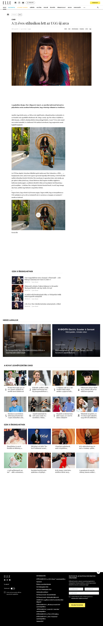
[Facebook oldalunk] (15, 2)
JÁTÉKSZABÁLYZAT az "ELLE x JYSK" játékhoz (47, 614)
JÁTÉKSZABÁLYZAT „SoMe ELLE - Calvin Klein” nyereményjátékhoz (47, 610)
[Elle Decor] (7, 2)
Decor (70, 7)
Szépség (32, 7)
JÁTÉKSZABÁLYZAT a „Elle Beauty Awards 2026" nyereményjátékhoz (48, 605)
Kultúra (39, 7)
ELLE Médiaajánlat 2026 (42, 587)
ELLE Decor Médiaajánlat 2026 (43, 589)
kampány (82, 28)
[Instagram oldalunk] (19, 2)
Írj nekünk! (6, 584)
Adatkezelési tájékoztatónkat (79, 598)
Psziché (46, 7)
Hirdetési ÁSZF (39, 621)
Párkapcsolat (61, 7)
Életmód (52, 7)
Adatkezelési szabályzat (42, 592)
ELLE (29, 29)
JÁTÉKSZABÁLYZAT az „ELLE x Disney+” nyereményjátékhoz (50, 579)
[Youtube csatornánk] (23, 2)
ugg (90, 28)
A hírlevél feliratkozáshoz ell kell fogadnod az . (82, 597)
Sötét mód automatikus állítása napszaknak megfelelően (13, 593)
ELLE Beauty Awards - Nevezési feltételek (46, 594)
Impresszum (39, 581)
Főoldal (14, 14)
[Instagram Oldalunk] (7, 580)
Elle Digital (11, 7)
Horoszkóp (77, 7)
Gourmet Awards (22, 7)
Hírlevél (31, 2)
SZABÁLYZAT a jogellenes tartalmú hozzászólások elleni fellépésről (49, 601)
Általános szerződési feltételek (43, 584)
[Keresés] (98, 7)
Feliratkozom (77, 605)
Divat (4, 7)
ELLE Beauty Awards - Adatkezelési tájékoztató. (47, 597)
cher (69, 28)
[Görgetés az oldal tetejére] (98, 572)
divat (66, 28)
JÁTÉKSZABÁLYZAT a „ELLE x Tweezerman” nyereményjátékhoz (47, 617)
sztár (86, 28)
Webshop (95, 2)
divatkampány (75, 28)
